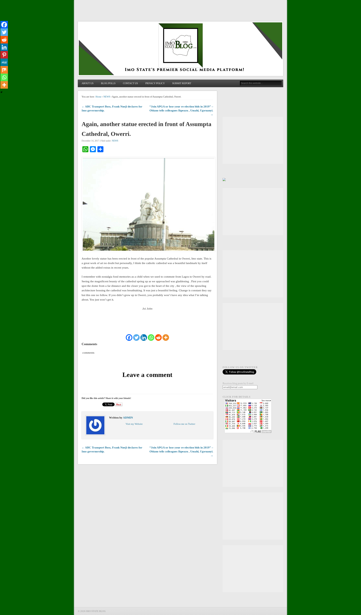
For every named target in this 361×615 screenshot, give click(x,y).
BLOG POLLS (108, 83)
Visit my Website (134, 423)
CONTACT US (130, 83)
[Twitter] (136, 337)
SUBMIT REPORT (181, 83)
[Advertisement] (253, 140)
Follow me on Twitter (184, 423)
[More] (165, 337)
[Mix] (4, 70)
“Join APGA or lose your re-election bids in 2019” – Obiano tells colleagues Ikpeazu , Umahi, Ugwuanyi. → (181, 110)
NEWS (106, 96)
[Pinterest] (4, 55)
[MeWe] (4, 62)
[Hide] (1, 92)
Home (99, 96)
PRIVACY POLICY (155, 83)
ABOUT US (87, 83)
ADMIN (128, 417)
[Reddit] (158, 337)
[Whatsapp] (151, 337)
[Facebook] (129, 337)
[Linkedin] (143, 337)
